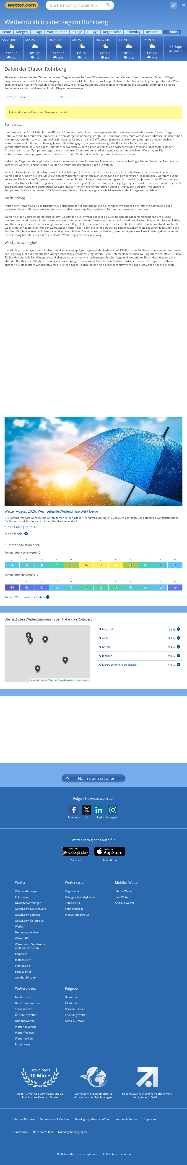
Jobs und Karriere (24, 1119)
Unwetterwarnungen (28, 903)
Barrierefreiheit (43, 1132)
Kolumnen (21, 897)
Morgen (22, 32)
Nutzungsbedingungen (72, 1132)
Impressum (151, 1119)
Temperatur (72, 903)
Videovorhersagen (26, 891)
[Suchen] (106, 5)
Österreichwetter (26, 1015)
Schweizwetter (24, 1009)
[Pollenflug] (173, 5)
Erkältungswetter (76, 1015)
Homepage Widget (27, 932)
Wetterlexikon (24, 1038)
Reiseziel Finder (75, 1009)
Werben (20, 926)
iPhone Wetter (124, 891)
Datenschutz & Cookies (54, 1119)
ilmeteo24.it (22, 966)
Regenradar (112, 32)
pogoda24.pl (23, 971)
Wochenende (57, 32)
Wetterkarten (75, 882)
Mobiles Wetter (127, 882)
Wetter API (22, 938)
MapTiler (48, 680)
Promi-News (23, 1044)
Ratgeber (72, 988)
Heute (6, 32)
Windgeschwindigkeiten (80, 897)
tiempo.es (21, 954)
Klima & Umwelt (75, 1021)
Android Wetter (124, 903)
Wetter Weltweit (25, 1033)
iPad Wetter (122, 897)
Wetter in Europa (25, 1027)
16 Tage (93, 32)
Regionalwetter (24, 1021)
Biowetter (71, 997)
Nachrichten (23, 997)
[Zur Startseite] (23, 5)
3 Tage (38, 32)
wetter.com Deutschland (30, 909)
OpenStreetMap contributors (73, 680)
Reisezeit (153, 32)
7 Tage (77, 32)
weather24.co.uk (25, 977)
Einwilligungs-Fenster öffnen (92, 1119)
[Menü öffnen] (182, 5)
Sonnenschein (74, 909)
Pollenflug (133, 32)
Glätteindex (72, 1003)
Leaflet (35, 680)
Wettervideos (25, 988)
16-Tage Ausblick (175, 48)
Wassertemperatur (77, 915)
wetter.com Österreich (29, 920)
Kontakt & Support (127, 1119)
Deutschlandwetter (27, 1003)
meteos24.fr (23, 960)
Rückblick (171, 32)
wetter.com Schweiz (27, 915)
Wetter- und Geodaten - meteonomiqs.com (30, 946)
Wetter (20, 882)
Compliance (20, 1132)
